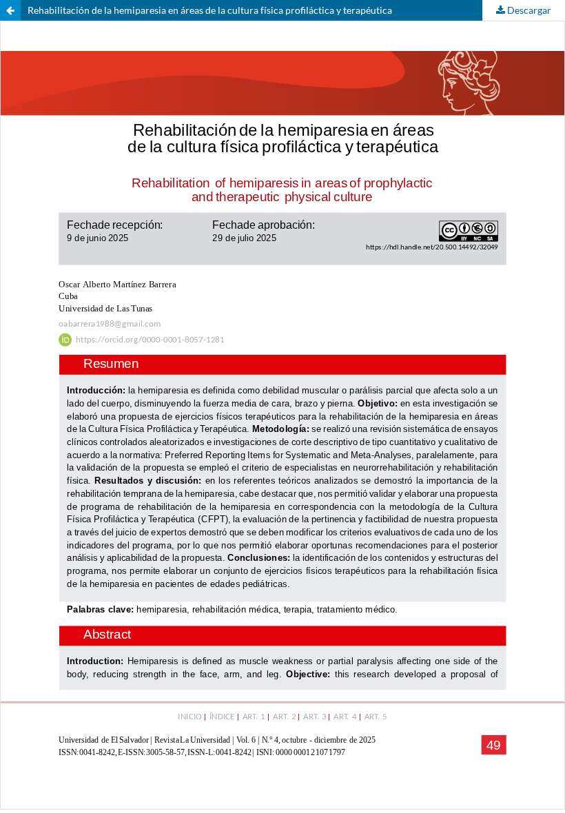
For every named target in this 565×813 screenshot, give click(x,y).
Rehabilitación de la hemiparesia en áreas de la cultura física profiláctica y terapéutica (210, 10)
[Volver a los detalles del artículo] (10, 10)
